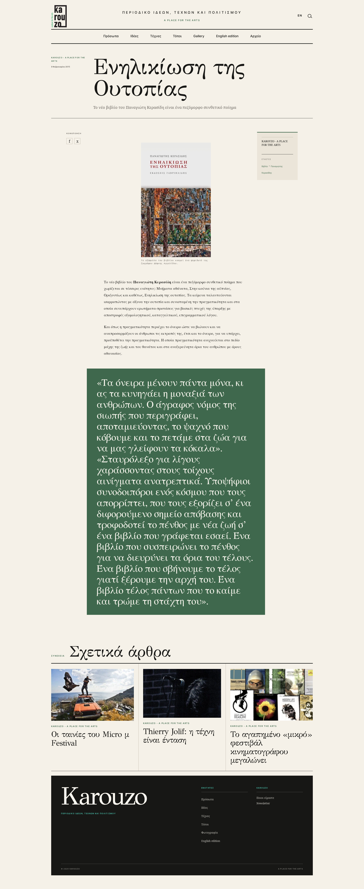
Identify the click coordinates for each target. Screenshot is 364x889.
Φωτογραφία (209, 832)
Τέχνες (155, 36)
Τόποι (177, 36)
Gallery (198, 36)
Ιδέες (134, 36)
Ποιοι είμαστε (265, 798)
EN (300, 15)
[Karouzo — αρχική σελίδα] (59, 16)
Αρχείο (255, 36)
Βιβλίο (265, 166)
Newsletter (263, 803)
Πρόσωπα (111, 36)
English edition (227, 36)
